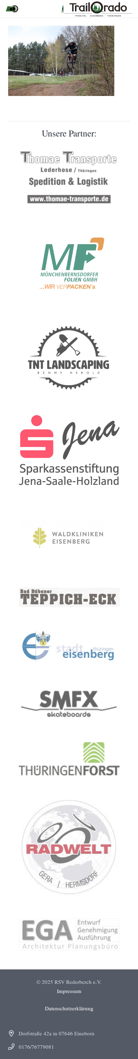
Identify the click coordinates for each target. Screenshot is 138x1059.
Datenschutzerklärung (69, 1008)
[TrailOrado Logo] (98, 8)
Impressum (69, 990)
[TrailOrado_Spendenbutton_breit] (12, 8)
